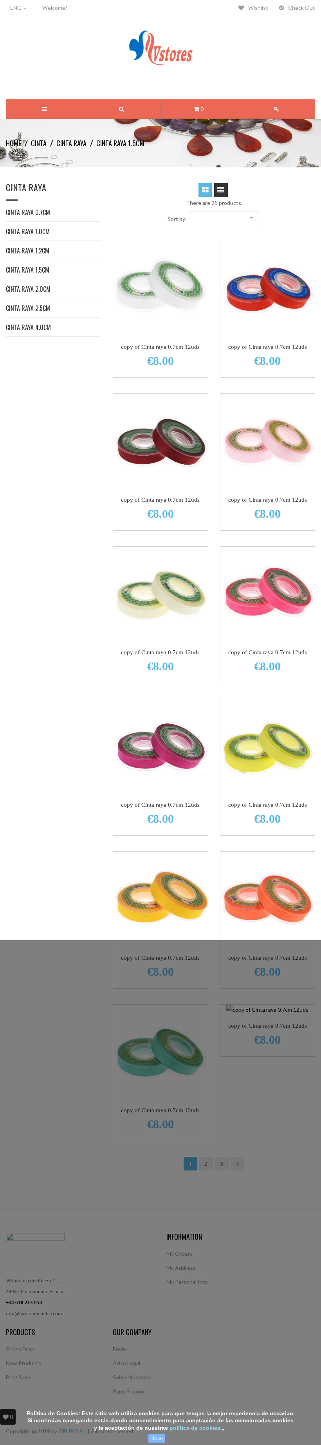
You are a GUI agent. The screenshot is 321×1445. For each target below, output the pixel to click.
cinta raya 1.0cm (28, 232)
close (156, 1438)
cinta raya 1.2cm (27, 251)
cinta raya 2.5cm (28, 309)
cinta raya (26, 188)
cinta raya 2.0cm (28, 290)
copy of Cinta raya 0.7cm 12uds (160, 347)
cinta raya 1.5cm (27, 271)
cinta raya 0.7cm (28, 213)
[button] (121, 109)
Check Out (301, 7)
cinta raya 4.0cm (28, 328)
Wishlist (257, 7)
